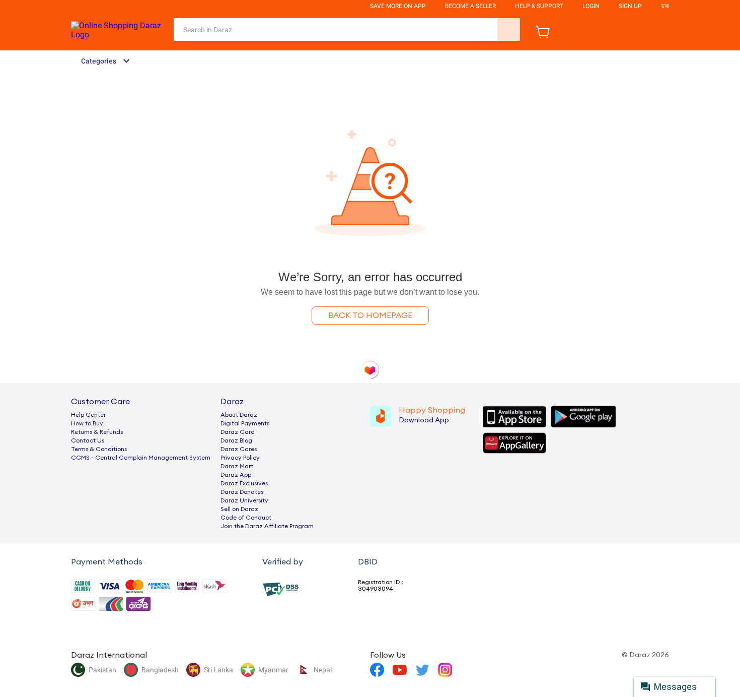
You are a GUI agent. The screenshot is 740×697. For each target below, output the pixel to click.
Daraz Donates (241, 492)
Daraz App (235, 475)
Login (591, 6)
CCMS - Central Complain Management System (140, 458)
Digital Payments (244, 423)
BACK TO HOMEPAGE (370, 315)
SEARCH (508, 29)
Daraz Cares (238, 449)
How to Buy (87, 423)
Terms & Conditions (99, 449)
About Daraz (238, 415)
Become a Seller (470, 6)
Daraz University (244, 500)
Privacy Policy (240, 458)
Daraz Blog (236, 440)
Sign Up (630, 6)
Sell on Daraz (239, 509)
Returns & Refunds (97, 432)
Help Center (88, 415)
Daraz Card (237, 432)
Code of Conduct (245, 518)
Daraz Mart (236, 466)
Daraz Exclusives (244, 483)
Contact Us (87, 440)
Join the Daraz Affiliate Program (267, 526)
